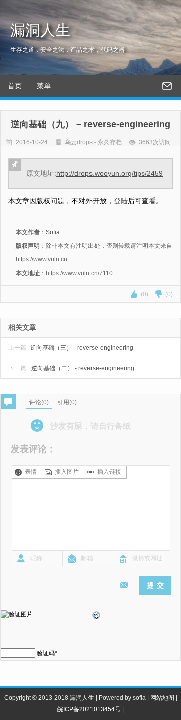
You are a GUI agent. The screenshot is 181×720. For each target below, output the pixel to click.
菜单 (44, 86)
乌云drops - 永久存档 (93, 142)
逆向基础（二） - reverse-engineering (71, 368)
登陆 (121, 201)
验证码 (46, 653)
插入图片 (67, 471)
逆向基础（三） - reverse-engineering (70, 347)
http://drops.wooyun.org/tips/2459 (109, 173)
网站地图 (162, 697)
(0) (144, 294)
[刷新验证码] (96, 616)
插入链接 (109, 471)
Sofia (53, 232)
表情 (31, 471)
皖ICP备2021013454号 (89, 709)
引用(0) (67, 402)
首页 (15, 86)
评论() (39, 402)
